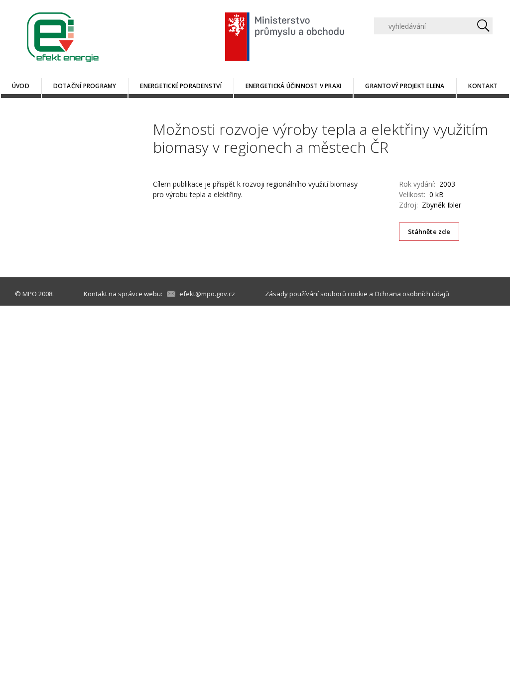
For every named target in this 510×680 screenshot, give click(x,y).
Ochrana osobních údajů (412, 293)
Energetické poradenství (181, 86)
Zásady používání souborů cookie (316, 293)
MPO (29, 293)
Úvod (20, 86)
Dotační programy (85, 86)
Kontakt (483, 86)
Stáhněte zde (429, 231)
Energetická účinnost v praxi (294, 86)
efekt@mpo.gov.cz (207, 293)
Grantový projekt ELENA (404, 86)
